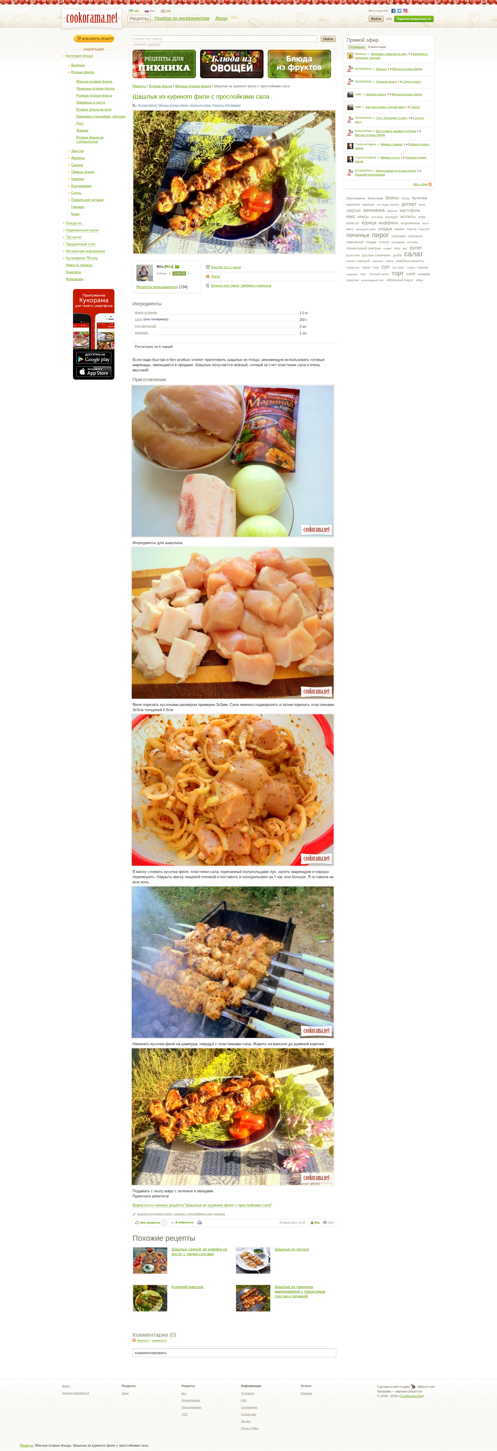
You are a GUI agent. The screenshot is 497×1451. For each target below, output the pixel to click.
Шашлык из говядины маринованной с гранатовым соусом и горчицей (300, 1291)
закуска (353, 210)
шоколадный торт (372, 280)
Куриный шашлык (187, 1286)
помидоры (398, 242)
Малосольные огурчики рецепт (396, 170)
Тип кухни (73, 237)
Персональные (191, 1407)
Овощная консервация (370, 174)
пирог (380, 235)
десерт (408, 204)
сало (138, 319)
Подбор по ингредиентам (182, 18)
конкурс (391, 217)
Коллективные (190, 1400)
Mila (317, 1222)
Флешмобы (74, 279)
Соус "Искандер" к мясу (392, 117)
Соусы (76, 193)
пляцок (384, 242)
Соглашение (249, 1407)
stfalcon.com (425, 1387)
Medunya (361, 53)
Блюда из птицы (200, 105)
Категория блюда (79, 56)
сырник (423, 267)
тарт (363, 274)
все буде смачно (388, 204)
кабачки (392, 210)
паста (411, 229)
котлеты (408, 216)
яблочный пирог (400, 280)
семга (389, 261)
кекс (350, 216)
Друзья (245, 1421)
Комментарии (377, 46)
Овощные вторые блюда (95, 88)
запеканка (374, 210)
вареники (353, 204)
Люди (221, 18)
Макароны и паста (90, 102)
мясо (350, 229)
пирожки (398, 236)
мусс (425, 223)
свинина (377, 261)
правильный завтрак (363, 248)
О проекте (247, 1393)
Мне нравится (150, 1222)
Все (183, 1393)
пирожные (355, 242)
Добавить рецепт (98, 38)
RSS (430, 184)
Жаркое (82, 130)
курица (369, 222)
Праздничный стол (80, 244)
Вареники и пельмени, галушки (100, 116)
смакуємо (353, 267)
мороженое (410, 223)
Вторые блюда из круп (94, 109)
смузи (366, 267)
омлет (399, 229)
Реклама (306, 1393)
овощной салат (366, 229)
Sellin (358, 94)
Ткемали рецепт (386, 81)
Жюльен (381, 68)
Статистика (248, 1414)
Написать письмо (177, 267)
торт (398, 273)
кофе (422, 217)
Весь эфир (420, 184)
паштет (424, 229)
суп (386, 267)
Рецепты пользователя (157, 287)
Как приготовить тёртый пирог (385, 107)
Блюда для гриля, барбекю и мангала (241, 285)
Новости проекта (79, 265)
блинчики (375, 198)
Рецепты (139, 18)
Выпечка (78, 65)
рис (405, 248)
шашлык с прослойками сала (193, 1213)
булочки (419, 198)
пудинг (387, 248)
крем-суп (352, 223)
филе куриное (146, 312)
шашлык (352, 280)
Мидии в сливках (392, 144)
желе (422, 204)
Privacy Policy (250, 1428)
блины (392, 197)
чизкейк (424, 274)
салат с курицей (358, 261)
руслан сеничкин (376, 255)
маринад (141, 333)
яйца (419, 280)
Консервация (81, 186)
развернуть (159, 1340)
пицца (371, 242)
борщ (405, 198)
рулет (416, 247)
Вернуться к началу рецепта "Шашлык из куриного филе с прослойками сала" (202, 1205)
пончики (412, 242)
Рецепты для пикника (226, 105)
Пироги (415, 107)
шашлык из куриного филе (154, 1213)
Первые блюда (82, 172)
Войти (376, 19)
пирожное (415, 236)
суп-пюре (398, 267)
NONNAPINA (363, 68)
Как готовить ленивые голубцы (396, 131)
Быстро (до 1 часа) (226, 267)
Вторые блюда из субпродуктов (90, 139)
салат (413, 254)
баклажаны (355, 198)
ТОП (184, 1414)
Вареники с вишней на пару (389, 53)
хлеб (410, 274)
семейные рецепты (410, 261)
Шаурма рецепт (376, 94)
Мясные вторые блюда (94, 81)
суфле (411, 267)
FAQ (244, 1400)
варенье (368, 204)
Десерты (78, 158)
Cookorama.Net (411, 1396)
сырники (351, 274)
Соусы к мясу (412, 81)
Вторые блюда (82, 72)
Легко (215, 276)
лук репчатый (145, 326)
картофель (410, 210)
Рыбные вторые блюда (94, 95)
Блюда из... (75, 223)
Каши (75, 214)
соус (376, 267)
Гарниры (77, 207)
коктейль (377, 217)
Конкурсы (73, 272)
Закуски (77, 151)
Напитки (77, 179)
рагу (397, 248)
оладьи (385, 229)
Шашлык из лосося (292, 1249)
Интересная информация (85, 251)
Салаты (77, 165)
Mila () (165, 267)
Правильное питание (87, 200)
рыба (397, 255)
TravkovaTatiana (365, 144)
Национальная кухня (82, 230)
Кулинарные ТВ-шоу (82, 258)
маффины (388, 223)
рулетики (353, 255)
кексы (363, 216)
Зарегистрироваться (414, 19)
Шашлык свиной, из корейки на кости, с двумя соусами (199, 1251)
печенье (358, 235)
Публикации (357, 46)
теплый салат (379, 274)
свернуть (143, 1340)
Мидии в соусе (390, 157)
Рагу (80, 123)
